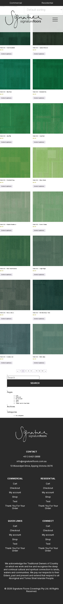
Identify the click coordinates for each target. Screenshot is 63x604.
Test (17, 401)
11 (36, 371)
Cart (17, 396)
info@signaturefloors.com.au (32, 461)
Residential (47, 3)
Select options (6, 54)
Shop (17, 400)
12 (39, 371)
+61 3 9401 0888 (31, 456)
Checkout (18, 397)
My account (19, 399)
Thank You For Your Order (22, 403)
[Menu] (55, 19)
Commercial (16, 3)
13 (42, 371)
